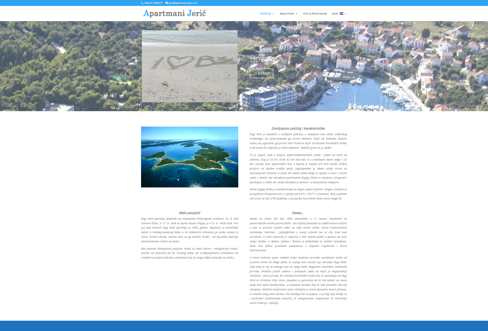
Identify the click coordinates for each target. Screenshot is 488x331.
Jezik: (336, 13)
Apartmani (287, 13)
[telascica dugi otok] (189, 158)
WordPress (188, 325)
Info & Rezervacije (315, 13)
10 (204, 152)
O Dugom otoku (268, 73)
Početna (265, 13)
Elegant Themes (160, 325)
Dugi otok (269, 58)
